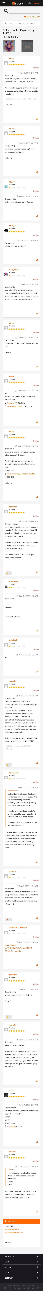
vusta (11, 376)
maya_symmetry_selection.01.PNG (21, 474)
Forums (12, 23)
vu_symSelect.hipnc (14, 406)
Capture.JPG (12, 403)
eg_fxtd (12, 182)
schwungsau (14, 581)
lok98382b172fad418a (18, 928)
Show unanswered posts (14, 1232)
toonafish (13, 507)
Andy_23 (12, 226)
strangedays (14, 773)
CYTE (11, 1090)
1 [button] (21, 55)
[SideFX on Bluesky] (19, 1288)
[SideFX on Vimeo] (28, 1288)
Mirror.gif (11, 1126)
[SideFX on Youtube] (33, 1288)
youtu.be (17, 951)
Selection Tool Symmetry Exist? (33, 23)
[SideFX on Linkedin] (38, 1288)
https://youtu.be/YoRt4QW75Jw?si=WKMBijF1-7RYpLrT (19, 948)
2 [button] (22, 55)
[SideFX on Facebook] (5, 1288)
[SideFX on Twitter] (10, 1288)
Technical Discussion (22, 23)
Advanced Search (33, 17)
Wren (11, 58)
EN (32, 3)
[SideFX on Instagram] (15, 1288)
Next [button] (5, 46)
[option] (12, 46)
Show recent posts (12, 1229)
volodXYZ (13, 640)
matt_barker (14, 270)
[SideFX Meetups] (24, 1288)
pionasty (12, 871)
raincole (12, 681)
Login (38, 3)
